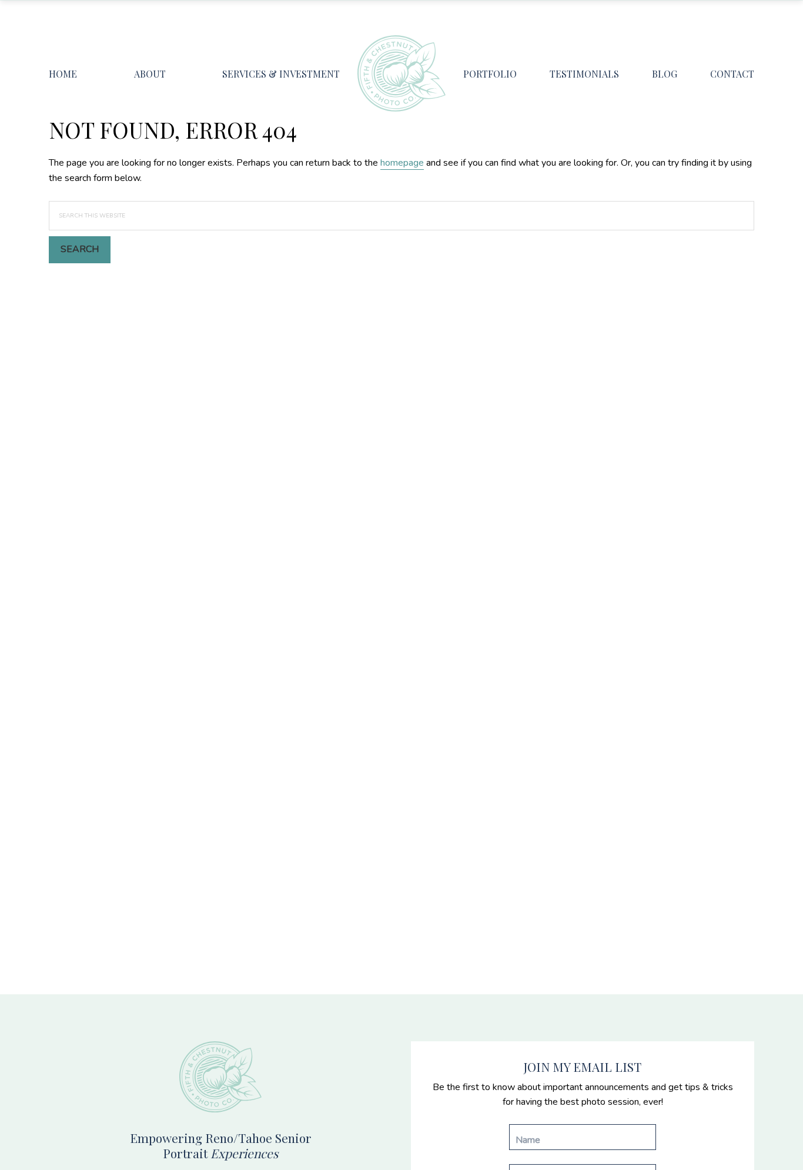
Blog (664, 74)
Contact (732, 74)
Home (63, 74)
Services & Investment (281, 74)
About (150, 74)
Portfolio (490, 74)
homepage (402, 162)
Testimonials (584, 74)
